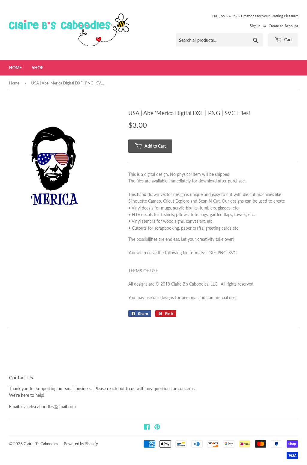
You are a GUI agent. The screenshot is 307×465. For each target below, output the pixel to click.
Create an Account (283, 26)
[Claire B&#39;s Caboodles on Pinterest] (157, 427)
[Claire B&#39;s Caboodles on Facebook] (147, 427)
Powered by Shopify (81, 443)
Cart (287, 39)
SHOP (37, 67)
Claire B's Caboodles (41, 443)
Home (15, 67)
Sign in (255, 26)
